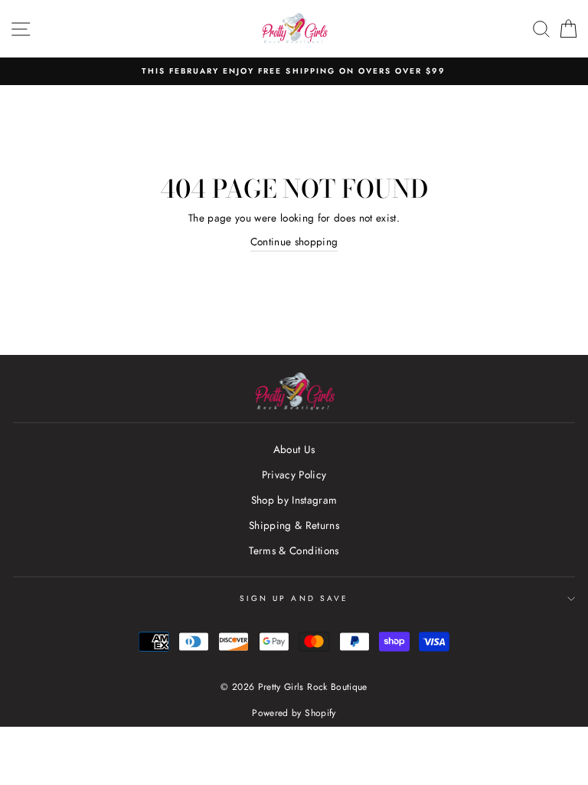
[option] (294, 71)
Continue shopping (294, 241)
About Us (294, 449)
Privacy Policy (294, 474)
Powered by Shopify (293, 713)
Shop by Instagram (294, 499)
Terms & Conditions (293, 550)
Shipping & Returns (294, 525)
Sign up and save (294, 598)
